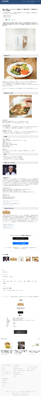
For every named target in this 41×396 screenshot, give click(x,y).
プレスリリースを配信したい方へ (6, 373)
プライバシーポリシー (13, 391)
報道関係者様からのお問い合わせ (30, 391)
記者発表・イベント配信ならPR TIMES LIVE (19, 370)
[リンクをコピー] (14, 20)
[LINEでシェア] (10, 20)
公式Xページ (3, 384)
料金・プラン (4, 369)
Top (1, 3)
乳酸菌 (4, 283)
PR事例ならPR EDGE (30, 370)
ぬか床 (4, 281)
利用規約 (23, 391)
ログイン (36, 1)
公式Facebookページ (5, 380)
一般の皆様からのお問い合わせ (24, 393)
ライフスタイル (31, 3)
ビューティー (21, 3)
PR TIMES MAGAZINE (16, 372)
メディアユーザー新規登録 (20, 243)
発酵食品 (28, 281)
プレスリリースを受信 (25, 1)
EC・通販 (10, 276)
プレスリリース (7, 296)
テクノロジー (5, 3)
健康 (8, 281)
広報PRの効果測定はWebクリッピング (18, 374)
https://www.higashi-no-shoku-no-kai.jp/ (8, 228)
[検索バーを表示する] (39, 1)
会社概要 (7, 391)
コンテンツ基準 (19, 391)
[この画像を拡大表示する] (6, 259)
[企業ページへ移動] (20, 304)
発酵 (11, 281)
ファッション (26, 3)
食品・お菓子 (5, 276)
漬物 (35, 281)
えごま (15, 281)
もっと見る (38, 338)
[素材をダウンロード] (12, 20)
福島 (25, 281)
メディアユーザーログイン (20, 238)
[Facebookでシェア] (8, 20)
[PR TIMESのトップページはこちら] (5, 1)
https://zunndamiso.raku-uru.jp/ (7, 202)
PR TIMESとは (4, 368)
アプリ (13, 3)
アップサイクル (20, 281)
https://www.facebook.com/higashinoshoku (9, 225)
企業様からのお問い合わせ (15, 393)
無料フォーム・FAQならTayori (31, 368)
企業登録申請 (32, 1)
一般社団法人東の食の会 (14, 296)
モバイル (9, 3)
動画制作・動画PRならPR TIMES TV (18, 368)
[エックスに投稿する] (6, 20)
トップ (2, 296)
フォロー (20, 312)
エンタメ (16, 3)
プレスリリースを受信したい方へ (6, 371)
